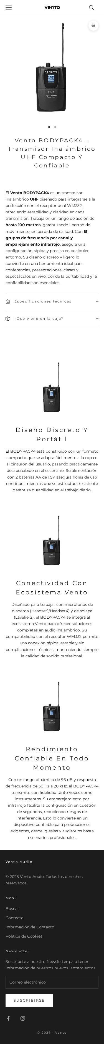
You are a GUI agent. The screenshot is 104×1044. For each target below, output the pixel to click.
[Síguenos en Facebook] (8, 1018)
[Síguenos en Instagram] (23, 1018)
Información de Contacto (30, 927)
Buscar (12, 908)
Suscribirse (29, 1000)
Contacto (15, 917)
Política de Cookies (24, 936)
